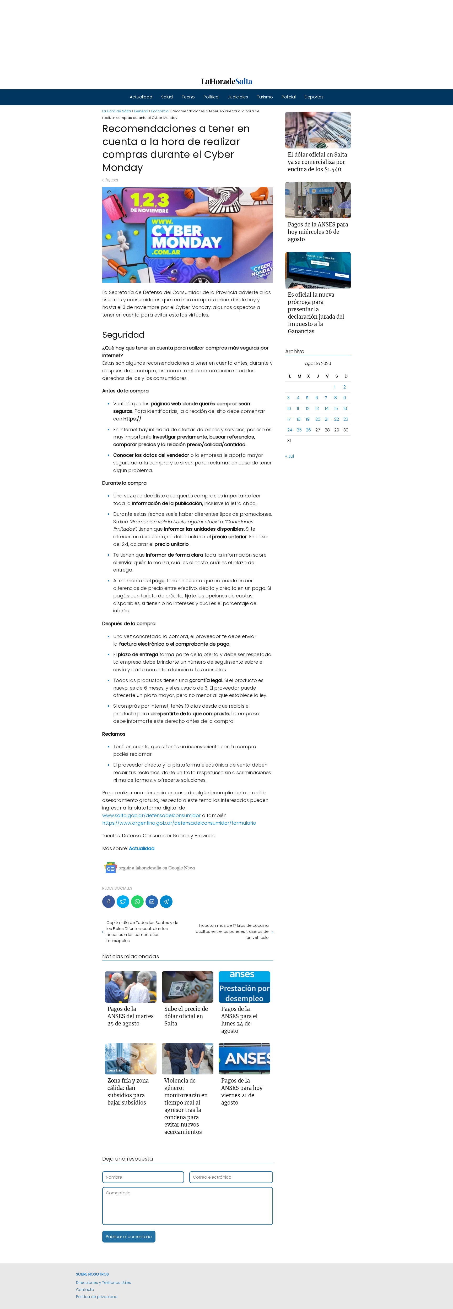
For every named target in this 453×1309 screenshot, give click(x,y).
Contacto (85, 1289)
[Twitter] (123, 901)
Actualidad (141, 97)
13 (317, 409)
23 (345, 420)
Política (211, 97)
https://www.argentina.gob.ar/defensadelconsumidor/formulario (179, 823)
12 (307, 409)
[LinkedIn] (151, 901)
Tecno (188, 97)
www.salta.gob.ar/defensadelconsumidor (152, 815)
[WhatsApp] (137, 901)
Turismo (265, 97)
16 (345, 409)
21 (326, 420)
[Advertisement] (157, 36)
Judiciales (238, 97)
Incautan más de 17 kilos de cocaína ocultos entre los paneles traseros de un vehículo (232, 931)
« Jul (289, 456)
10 (289, 409)
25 (299, 430)
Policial (289, 97)
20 (317, 420)
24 (289, 430)
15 (336, 409)
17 (289, 420)
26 (308, 430)
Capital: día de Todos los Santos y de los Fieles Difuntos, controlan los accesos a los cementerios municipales (142, 931)
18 (298, 420)
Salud (167, 97)
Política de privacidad (96, 1296)
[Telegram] (166, 901)
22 (336, 420)
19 (308, 420)
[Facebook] (108, 901)
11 (298, 409)
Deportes (314, 97)
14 (326, 409)
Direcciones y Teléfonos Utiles (103, 1282)
